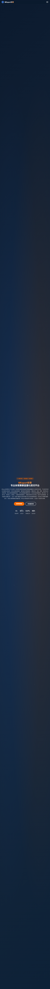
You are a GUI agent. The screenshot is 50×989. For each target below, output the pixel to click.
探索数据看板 (19, 503)
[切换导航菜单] (47, 2)
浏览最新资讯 (31, 504)
